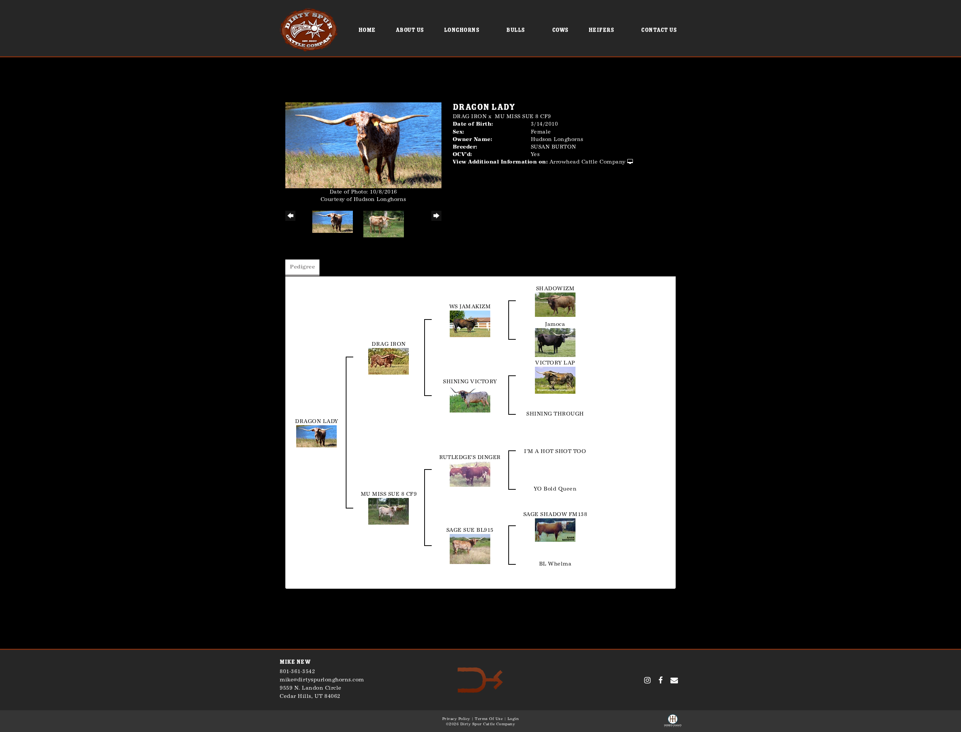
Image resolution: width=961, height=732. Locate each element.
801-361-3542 (297, 671)
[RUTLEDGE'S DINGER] (470, 473)
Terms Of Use (489, 719)
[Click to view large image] (363, 145)
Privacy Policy (456, 719)
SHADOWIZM (555, 288)
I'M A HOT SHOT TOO (555, 451)
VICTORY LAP (555, 363)
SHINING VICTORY (470, 381)
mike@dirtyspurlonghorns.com (322, 679)
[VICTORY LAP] (555, 379)
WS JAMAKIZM (470, 306)
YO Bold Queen (555, 489)
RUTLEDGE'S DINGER (470, 457)
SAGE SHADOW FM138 (555, 514)
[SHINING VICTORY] (470, 398)
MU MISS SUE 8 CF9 (523, 116)
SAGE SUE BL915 (470, 530)
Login (513, 719)
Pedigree (302, 267)
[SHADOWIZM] (555, 304)
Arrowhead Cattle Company (588, 162)
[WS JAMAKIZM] (470, 323)
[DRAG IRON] (388, 360)
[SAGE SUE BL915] (470, 548)
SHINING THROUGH (555, 414)
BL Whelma (555, 564)
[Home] (480, 679)
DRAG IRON (470, 116)
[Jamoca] (555, 342)
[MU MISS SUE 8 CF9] (388, 511)
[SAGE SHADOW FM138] (555, 529)
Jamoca (555, 324)
